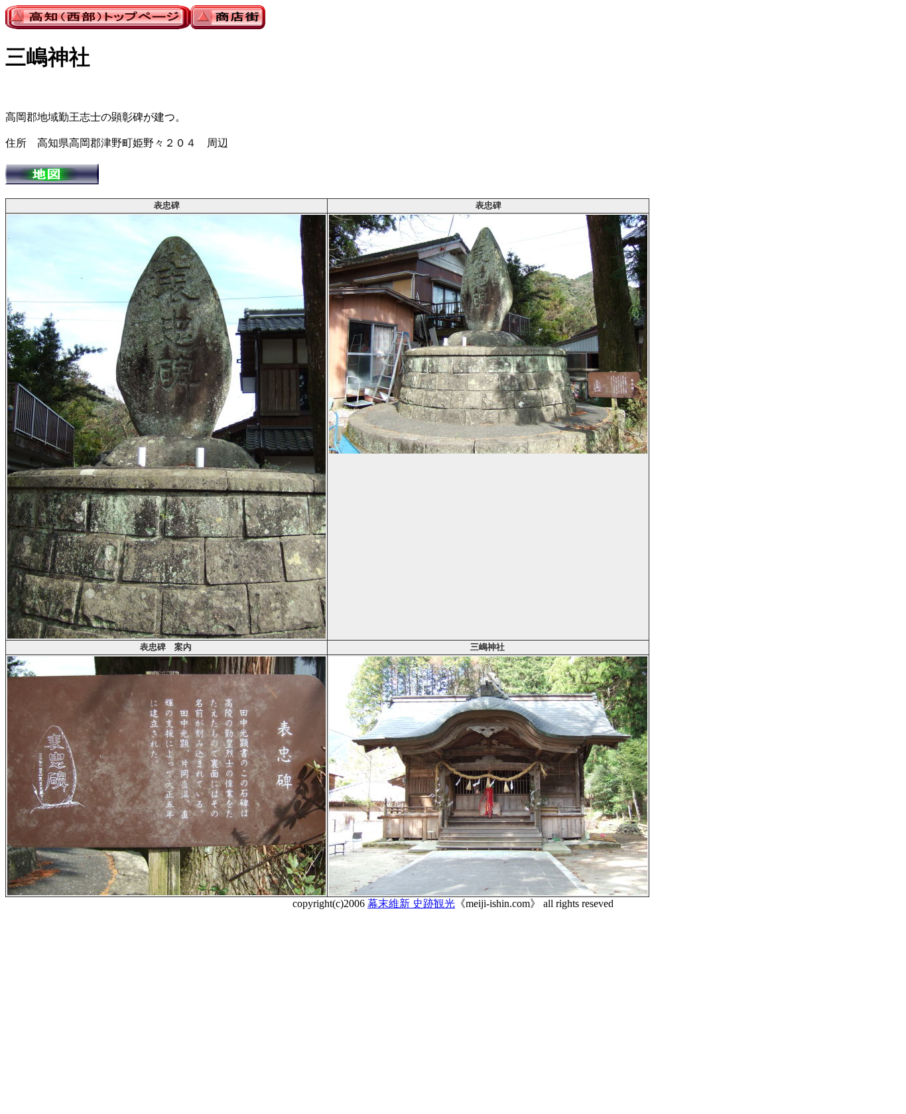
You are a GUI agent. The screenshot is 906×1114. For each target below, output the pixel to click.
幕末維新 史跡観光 (411, 903)
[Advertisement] (403, 1016)
